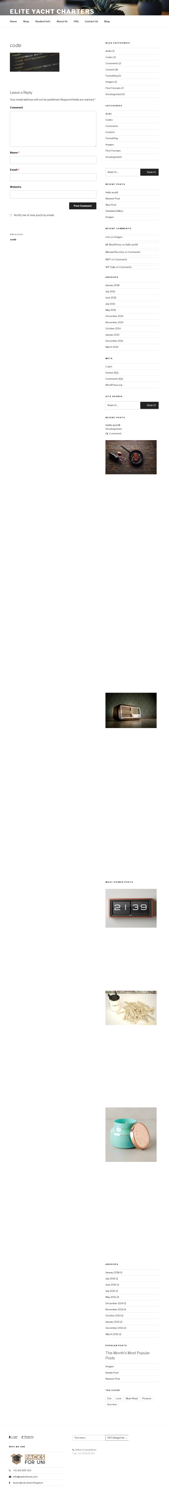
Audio (108, 51)
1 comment (115, 433)
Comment (16, 107)
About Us (62, 21)
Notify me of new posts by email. (34, 215)
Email (14, 169)
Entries (111, 372)
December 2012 (114, 340)
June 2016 (110, 297)
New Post (110, 204)
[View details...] (131, 473)
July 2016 (110, 291)
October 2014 (113, 328)
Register (29, 1436)
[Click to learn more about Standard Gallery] (131, 1161)
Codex (109, 57)
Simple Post (112, 1372)
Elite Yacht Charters (52, 11)
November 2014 (114, 322)
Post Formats (113, 88)
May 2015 (110, 310)
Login (14, 1436)
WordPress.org (113, 385)
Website (15, 187)
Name (14, 152)
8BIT (108, 259)
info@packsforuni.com (25, 1476)
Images (109, 81)
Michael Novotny (114, 252)
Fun (109, 1398)
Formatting (111, 75)
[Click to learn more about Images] (131, 926)
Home (13, 21)
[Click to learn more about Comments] (131, 1024)
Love (118, 1398)
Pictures (146, 1398)
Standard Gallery (114, 210)
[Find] (132, 1438)
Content (110, 69)
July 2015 (110, 303)
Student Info (42, 21)
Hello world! (111, 192)
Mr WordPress (113, 244)
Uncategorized (113, 94)
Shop (26, 21)
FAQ (76, 21)
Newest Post (112, 198)
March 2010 (111, 347)
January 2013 (112, 334)
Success (112, 1404)
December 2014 (114, 316)
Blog (107, 21)
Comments (111, 63)
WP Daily (110, 267)
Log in (108, 366)
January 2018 (112, 285)
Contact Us (91, 21)
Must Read (132, 1398)
